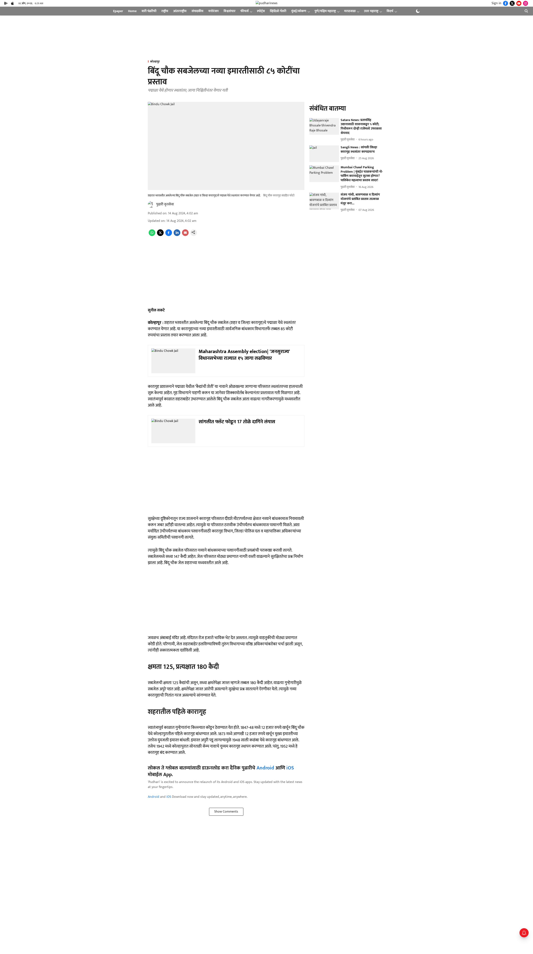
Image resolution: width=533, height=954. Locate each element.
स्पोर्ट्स (261, 11)
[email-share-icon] (185, 235)
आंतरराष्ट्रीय (180, 11)
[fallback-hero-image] (324, 126)
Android (265, 768)
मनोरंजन (213, 11)
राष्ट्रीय (164, 11)
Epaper (118, 11)
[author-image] (151, 204)
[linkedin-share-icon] (177, 235)
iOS (290, 768)
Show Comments (226, 811)
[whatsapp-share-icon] (152, 235)
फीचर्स (244, 11)
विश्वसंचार (229, 11)
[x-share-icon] (160, 235)
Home (132, 11)
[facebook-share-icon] (168, 235)
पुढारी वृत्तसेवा (165, 204)
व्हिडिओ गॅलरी (278, 11)
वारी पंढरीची (149, 11)
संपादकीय (197, 11)
